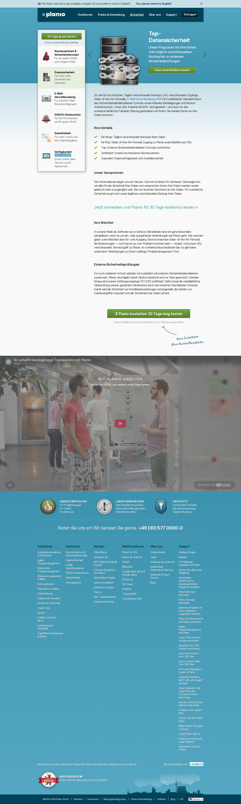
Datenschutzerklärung (141, 799)
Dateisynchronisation (49, 598)
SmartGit (126, 588)
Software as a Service (162, 561)
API (181, 799)
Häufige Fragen (187, 552)
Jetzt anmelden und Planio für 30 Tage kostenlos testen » (146, 207)
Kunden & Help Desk (49, 603)
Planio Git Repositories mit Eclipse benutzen (191, 620)
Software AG (101, 557)
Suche (41, 612)
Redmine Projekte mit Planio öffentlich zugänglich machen (190, 610)
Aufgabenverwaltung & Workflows (49, 554)
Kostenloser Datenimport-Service (161, 568)
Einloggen (190, 14)
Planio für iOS (129, 552)
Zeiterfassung (45, 593)
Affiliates (161, 799)
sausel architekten (104, 582)
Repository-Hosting (48, 588)
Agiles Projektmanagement (49, 562)
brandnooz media (104, 587)
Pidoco (98, 592)
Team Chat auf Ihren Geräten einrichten (190, 639)
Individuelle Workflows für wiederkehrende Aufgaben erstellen (189, 582)
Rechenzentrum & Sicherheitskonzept (90, 54)
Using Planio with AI (189, 733)
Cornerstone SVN (132, 598)
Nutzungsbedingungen (115, 799)
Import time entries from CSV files (189, 655)
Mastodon (102, 764)
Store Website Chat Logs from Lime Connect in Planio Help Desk (189, 693)
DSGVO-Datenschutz (77, 572)
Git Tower (127, 584)
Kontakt (183, 557)
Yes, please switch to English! (153, 3)
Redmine (78, 799)
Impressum (93, 799)
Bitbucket (127, 566)
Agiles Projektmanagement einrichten (190, 629)
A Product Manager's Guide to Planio (190, 671)
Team (153, 557)
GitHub (126, 561)
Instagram (114, 764)
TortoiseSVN (129, 593)
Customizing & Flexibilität (45, 627)
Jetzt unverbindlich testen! (172, 70)
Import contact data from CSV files (189, 663)
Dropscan (127, 579)
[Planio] (54, 15)
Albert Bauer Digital (104, 577)
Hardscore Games (104, 601)
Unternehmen (157, 552)
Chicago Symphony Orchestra (105, 571)
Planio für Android (132, 557)
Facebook (131, 764)
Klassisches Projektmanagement (49, 570)
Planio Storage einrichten (187, 601)
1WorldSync (100, 552)
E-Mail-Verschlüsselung (205, 54)
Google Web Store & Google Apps (133, 573)
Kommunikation (46, 584)
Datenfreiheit (73, 577)
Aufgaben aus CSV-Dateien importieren (189, 647)
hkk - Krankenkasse (105, 596)
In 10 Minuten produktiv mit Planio (189, 563)
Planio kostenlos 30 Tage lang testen (148, 313)
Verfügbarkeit (73, 582)
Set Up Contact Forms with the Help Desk (191, 704)
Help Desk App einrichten (187, 593)
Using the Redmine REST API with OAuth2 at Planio (191, 680)
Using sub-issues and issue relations (190, 740)
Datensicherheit (74, 560)
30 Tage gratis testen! (61, 36)
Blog (152, 582)
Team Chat (43, 608)
